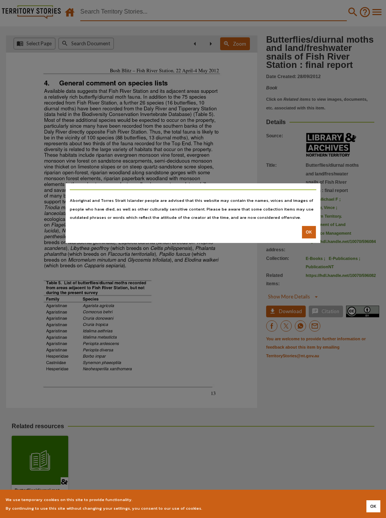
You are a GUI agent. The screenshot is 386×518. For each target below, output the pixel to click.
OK (309, 232)
